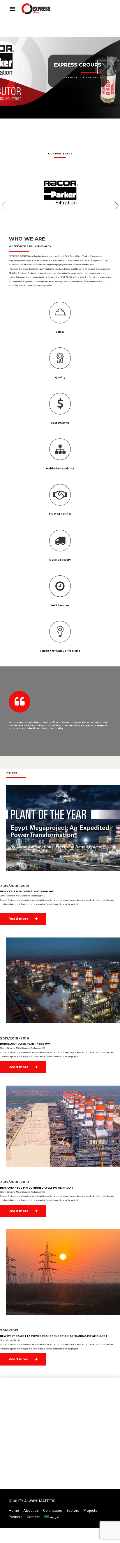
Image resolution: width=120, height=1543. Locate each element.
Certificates (52, 1510)
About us (31, 1510)
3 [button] (55, 125)
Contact (33, 1517)
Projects (90, 1510)
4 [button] (61, 125)
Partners (15, 1517)
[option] (60, 77)
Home (14, 1510)
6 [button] (74, 125)
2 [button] (48, 125)
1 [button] (42, 125)
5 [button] (68, 125)
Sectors (72, 1510)
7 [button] (80, 125)
